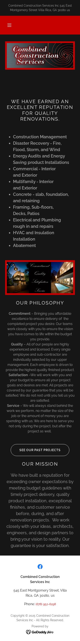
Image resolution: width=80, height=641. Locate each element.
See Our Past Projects (40, 450)
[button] (9, 25)
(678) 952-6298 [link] (46, 604)
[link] (40, 566)
